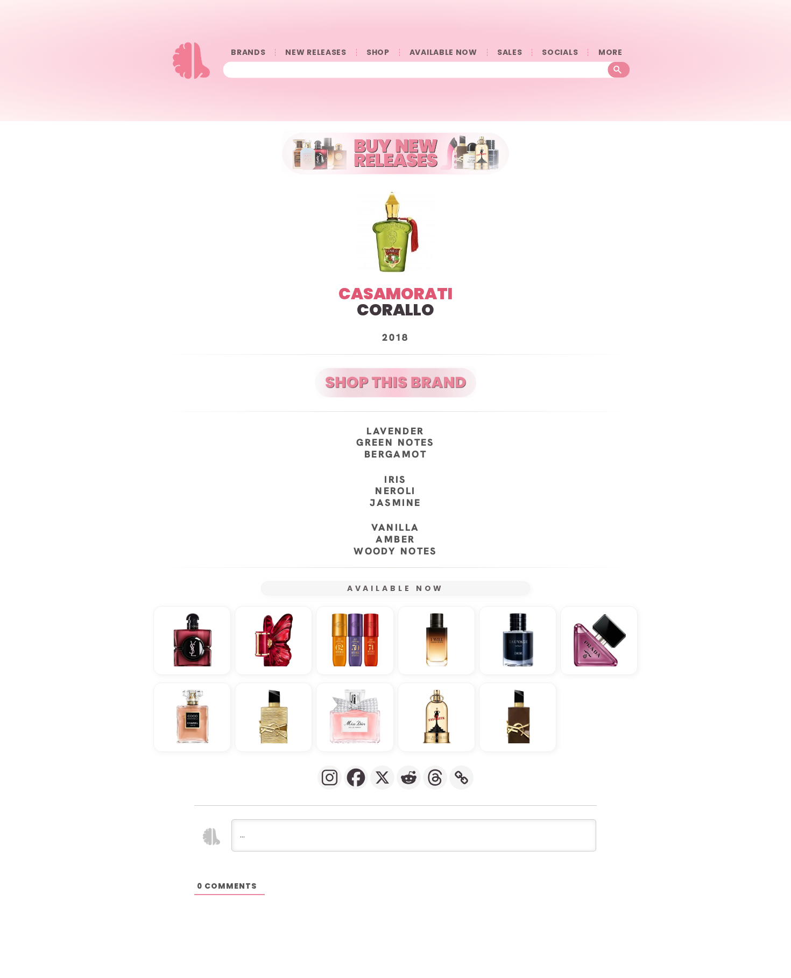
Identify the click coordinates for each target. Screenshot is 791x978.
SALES (509, 52)
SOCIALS (560, 52)
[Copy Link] (461, 777)
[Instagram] (329, 777)
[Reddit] (409, 777)
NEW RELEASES (315, 52)
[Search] (619, 69)
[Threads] (435, 777)
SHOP (378, 52)
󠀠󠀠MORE (610, 52)
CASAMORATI (395, 293)
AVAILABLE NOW (443, 52)
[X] (382, 777)
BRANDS (248, 52)
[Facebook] (356, 777)
